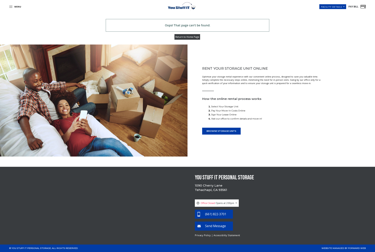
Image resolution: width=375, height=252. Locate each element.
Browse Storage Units (221, 131)
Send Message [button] (215, 226)
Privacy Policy (203, 235)
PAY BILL (353, 6)
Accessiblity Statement (227, 235)
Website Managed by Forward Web (344, 248)
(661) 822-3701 (215, 214)
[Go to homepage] (182, 6)
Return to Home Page (187, 37)
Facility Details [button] (331, 6)
